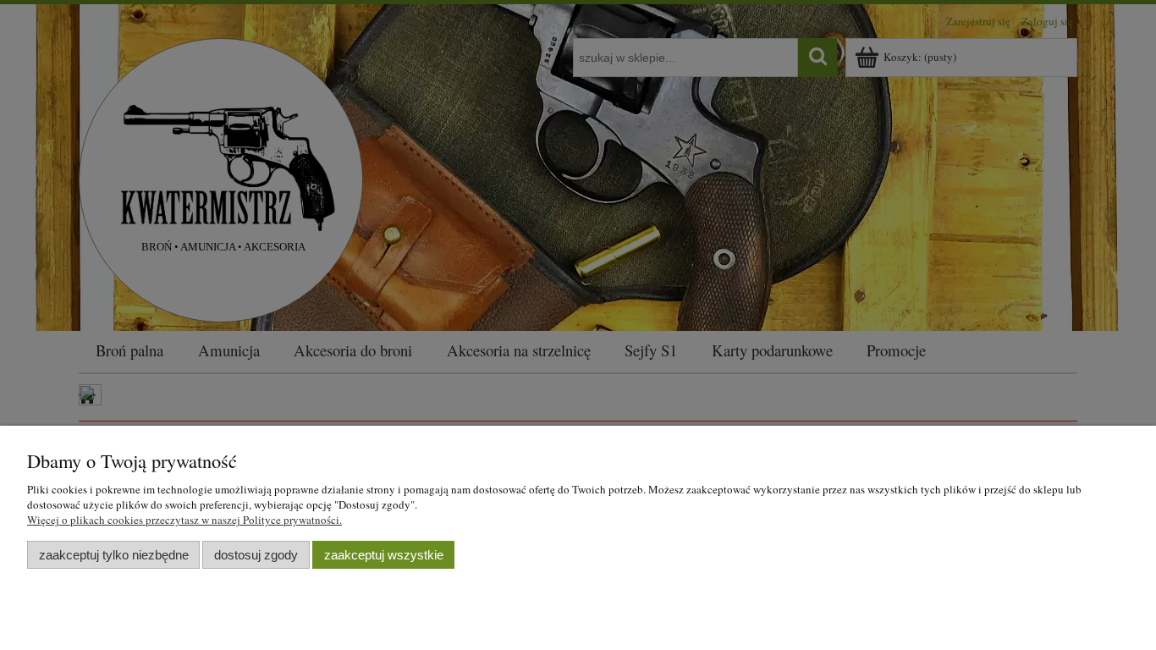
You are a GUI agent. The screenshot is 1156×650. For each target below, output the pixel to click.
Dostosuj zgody (256, 555)
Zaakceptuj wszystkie (383, 555)
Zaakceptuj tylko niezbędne (114, 555)
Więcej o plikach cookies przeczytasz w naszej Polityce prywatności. (184, 519)
